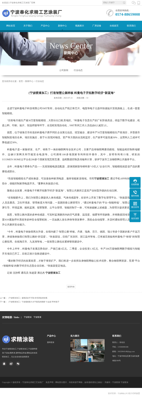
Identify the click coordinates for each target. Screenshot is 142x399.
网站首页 (10, 25)
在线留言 (114, 25)
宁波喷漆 (37, 317)
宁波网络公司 (123, 393)
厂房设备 (96, 25)
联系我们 (131, 25)
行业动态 (78, 70)
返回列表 (71, 287)
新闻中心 (62, 25)
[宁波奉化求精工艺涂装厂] (18, 339)
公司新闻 (63, 70)
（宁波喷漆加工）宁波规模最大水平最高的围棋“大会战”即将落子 (33, 302)
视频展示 (79, 25)
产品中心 (45, 25)
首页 (21, 81)
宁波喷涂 (28, 317)
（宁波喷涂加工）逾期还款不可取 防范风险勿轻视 (27, 298)
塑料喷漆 (50, 342)
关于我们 (27, 25)
